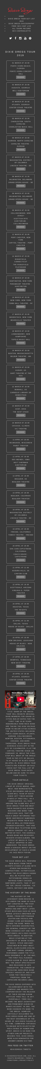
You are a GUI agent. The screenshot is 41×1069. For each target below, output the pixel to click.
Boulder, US (21, 479)
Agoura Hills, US (20, 570)
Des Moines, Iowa (21, 459)
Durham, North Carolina (20, 141)
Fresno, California (21, 532)
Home (21, 16)
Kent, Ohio (20, 409)
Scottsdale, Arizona (21, 587)
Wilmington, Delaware (20, 179)
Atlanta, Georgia (21, 104)
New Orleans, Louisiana (21, 640)
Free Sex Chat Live (21, 26)
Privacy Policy (27, 1060)
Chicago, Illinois (21, 426)
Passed (20, 77)
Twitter (10, 38)
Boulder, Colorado (21, 496)
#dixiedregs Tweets (20, 1049)
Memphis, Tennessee (20, 660)
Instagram (20, 38)
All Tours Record (21, 28)
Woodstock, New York (20, 317)
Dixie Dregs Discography (21, 23)
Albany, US (20, 370)
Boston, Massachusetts (20, 353)
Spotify (30, 38)
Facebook (15, 38)
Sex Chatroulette (21, 31)
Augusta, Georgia (21, 88)
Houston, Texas (21, 607)
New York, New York (20, 300)
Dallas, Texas (21, 624)
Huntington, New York (20, 281)
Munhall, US (21, 389)
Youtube (25, 38)
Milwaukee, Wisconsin (21, 443)
